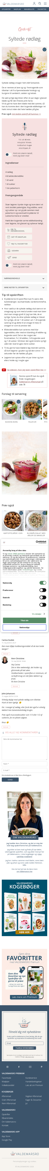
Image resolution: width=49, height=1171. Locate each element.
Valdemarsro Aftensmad (30, 381)
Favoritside (6, 1078)
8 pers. (26, 148)
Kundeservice (31, 1078)
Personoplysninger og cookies (24, 1161)
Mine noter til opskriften (16, 287)
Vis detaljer (36, 614)
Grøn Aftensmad (9, 1100)
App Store (6, 1136)
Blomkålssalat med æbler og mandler (36, 534)
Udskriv (15, 251)
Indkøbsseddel (8, 1085)
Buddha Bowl (11, 422)
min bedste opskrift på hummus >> (26, 114)
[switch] (42, 590)
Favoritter (42, 9)
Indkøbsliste (29, 9)
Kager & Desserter (33, 1100)
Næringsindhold (12, 278)
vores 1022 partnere (16, 554)
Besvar (15, 633)
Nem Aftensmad (9, 1103)
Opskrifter (6, 9)
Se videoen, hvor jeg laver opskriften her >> (26, 370)
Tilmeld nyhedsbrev (24, 1048)
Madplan (17, 9)
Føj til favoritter (19, 244)
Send (14, 257)
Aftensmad (6, 1096)
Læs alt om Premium (34, 1085)
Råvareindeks (7, 1118)
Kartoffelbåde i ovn (12, 533)
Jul (26, 1103)
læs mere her (29, 1057)
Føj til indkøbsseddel (18, 230)
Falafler (32, 422)
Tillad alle (24, 620)
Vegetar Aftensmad (33, 1096)
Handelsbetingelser (33, 1081)
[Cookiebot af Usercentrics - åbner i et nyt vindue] (35, 542)
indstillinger (28, 570)
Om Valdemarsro (9, 1122)
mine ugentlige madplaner (29, 855)
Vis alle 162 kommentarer (21, 732)
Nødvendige (24, 627)
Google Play (7, 1140)
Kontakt (5, 1125)
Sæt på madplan (18, 237)
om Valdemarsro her (24, 871)
